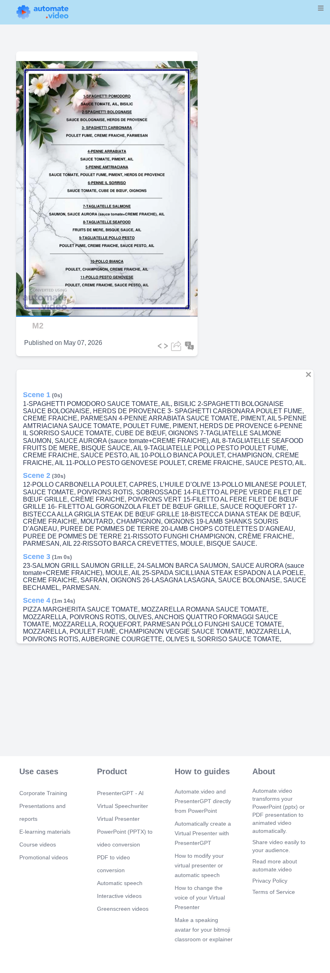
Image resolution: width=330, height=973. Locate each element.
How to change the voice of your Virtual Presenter (200, 897)
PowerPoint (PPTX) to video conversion (125, 838)
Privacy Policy (269, 880)
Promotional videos (43, 857)
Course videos (37, 844)
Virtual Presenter (118, 819)
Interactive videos (119, 896)
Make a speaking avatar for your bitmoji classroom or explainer (204, 929)
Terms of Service (273, 892)
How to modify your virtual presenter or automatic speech (199, 865)
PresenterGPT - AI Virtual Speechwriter (122, 799)
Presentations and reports (42, 812)
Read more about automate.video (274, 865)
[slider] (44, 293)
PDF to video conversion (113, 863)
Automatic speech (119, 883)
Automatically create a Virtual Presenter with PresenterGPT (203, 833)
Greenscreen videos (122, 909)
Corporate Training (43, 793)
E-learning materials (44, 831)
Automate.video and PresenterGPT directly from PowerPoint (203, 801)
